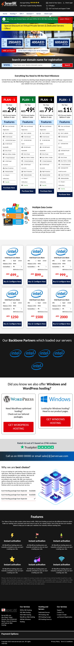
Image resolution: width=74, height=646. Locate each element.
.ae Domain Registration (64, 617)
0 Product (52, 6)
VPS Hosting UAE (43, 615)
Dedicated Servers (44, 612)
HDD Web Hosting (25, 615)
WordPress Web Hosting (27, 617)
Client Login (69, 3)
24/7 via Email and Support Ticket (59, 8)
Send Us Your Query (55, 3)
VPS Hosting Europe (44, 617)
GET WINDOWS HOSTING (55, 421)
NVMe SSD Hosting (26, 610)
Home (5, 14)
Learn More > (65, 19)
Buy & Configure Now (12, 282)
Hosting (13, 14)
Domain (29, 14)
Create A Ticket (61, 615)
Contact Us (60, 612)
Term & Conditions (67, 641)
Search (67, 65)
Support (59, 610)
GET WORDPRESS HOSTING (18, 427)
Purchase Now (9, 188)
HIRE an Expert (9, 51)
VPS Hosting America (45, 619)
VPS (21, 14)
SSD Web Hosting (25, 612)
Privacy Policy (55, 641)
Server (38, 14)
